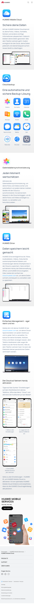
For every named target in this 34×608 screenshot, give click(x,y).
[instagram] (8, 574)
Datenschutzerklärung (6, 590)
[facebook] (2, 574)
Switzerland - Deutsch (7, 581)
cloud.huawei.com (9, 275)
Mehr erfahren (7, 508)
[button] (28, 2)
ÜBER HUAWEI (5, 566)
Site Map (3, 584)
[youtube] (5, 574)
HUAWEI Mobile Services (17, 552)
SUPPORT (4, 562)
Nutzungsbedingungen (6, 587)
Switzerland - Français (18, 581)
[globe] (1, 581)
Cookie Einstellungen (6, 595)
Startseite (4, 552)
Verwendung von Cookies (6, 593)
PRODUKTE (4, 558)
